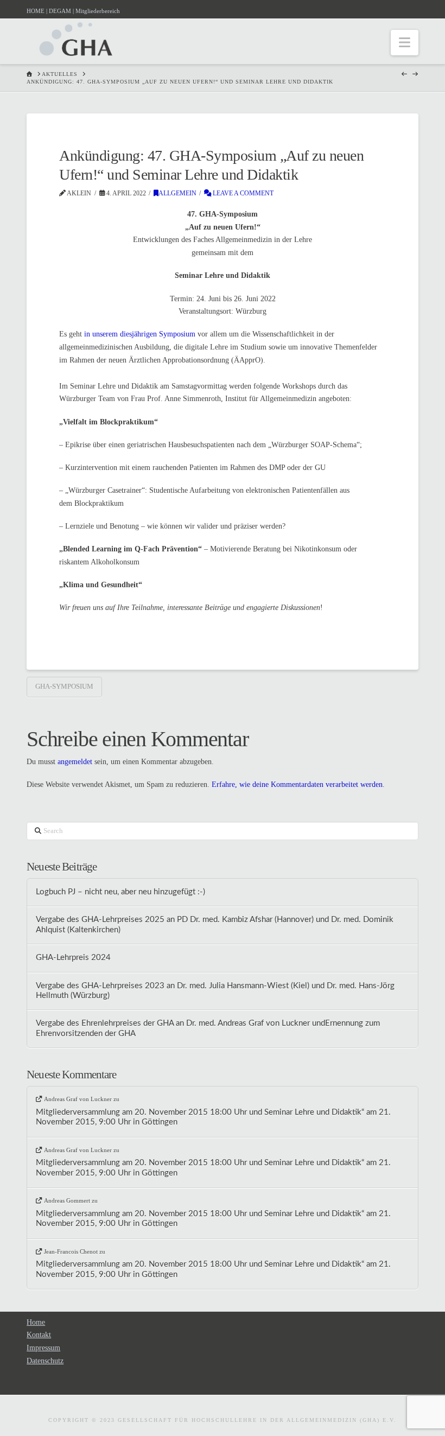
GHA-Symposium (64, 686)
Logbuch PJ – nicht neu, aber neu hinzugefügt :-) (120, 892)
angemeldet (75, 762)
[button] (404, 42)
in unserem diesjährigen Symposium (139, 334)
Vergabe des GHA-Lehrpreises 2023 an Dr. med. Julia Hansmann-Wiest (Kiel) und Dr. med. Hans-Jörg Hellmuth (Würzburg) (215, 991)
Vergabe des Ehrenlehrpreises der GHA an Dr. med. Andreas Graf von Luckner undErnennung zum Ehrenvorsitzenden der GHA (208, 1028)
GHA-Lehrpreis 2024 (73, 958)
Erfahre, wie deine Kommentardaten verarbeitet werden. (298, 784)
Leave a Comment (242, 193)
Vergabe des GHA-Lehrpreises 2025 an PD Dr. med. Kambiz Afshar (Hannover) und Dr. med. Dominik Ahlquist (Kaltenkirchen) (214, 925)
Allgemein (177, 193)
